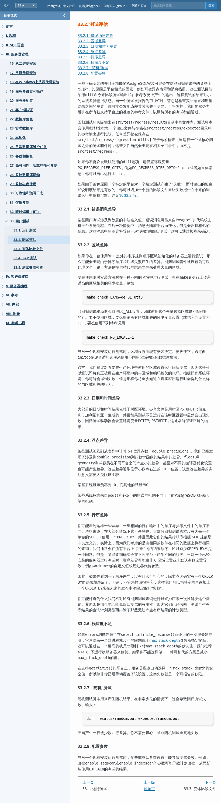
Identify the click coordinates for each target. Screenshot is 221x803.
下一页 (210, 782)
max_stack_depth (164, 640)
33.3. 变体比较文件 (28, 249)
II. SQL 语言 (15, 45)
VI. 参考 (12, 295)
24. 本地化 (18, 137)
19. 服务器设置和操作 (26, 91)
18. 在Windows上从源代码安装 (34, 82)
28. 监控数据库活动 (25, 175)
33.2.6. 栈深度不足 (93, 62)
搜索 (211, 5)
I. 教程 (11, 35)
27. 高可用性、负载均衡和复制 (33, 165)
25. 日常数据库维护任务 (28, 147)
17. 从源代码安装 (23, 73)
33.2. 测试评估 (24, 239)
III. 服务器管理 (17, 54)
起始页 (149, 788)
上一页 (88, 782)
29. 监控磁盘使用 (23, 184)
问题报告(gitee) (89, 6)
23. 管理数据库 (21, 128)
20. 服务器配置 (21, 100)
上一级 (149, 782)
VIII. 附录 (13, 313)
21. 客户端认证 (21, 110)
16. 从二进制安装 (23, 63)
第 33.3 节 (127, 195)
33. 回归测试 (19, 221)
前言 (9, 26)
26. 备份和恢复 (21, 156)
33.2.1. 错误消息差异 (95, 35)
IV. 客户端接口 (17, 276)
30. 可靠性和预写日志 (26, 193)
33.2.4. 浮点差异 (92, 51)
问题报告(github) (115, 6)
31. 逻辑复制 (19, 202)
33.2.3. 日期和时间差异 (97, 46)
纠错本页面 (139, 5)
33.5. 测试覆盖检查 (28, 267)
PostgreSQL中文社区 (61, 6)
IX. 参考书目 (15, 323)
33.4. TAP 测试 (25, 258)
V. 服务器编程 (16, 286)
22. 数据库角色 (21, 119)
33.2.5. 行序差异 (92, 56)
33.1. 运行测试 (24, 230)
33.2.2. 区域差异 (92, 40)
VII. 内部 (12, 304)
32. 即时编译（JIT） (25, 211)
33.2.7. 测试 (93, 67)
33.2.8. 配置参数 (92, 73)
